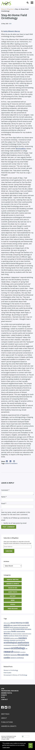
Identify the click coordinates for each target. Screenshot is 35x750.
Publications (7, 722)
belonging (16, 627)
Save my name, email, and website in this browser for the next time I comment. (15, 513)
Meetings (5, 714)
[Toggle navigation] (32, 2)
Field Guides (7, 673)
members (14, 463)
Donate (4, 695)
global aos (25, 635)
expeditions (11, 635)
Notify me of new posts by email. (15, 523)
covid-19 (7, 463)
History (13, 596)
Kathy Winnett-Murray (11, 31)
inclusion (7, 638)
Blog (3, 697)
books (13, 631)
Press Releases (13, 608)
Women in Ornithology (11, 670)
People (12, 604)
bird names (28, 629)
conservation (20, 631)
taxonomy (13, 655)
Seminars (17, 652)
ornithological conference (10, 645)
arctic (11, 627)
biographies (22, 627)
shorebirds (22, 652)
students (7, 655)
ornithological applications (16, 642)
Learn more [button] (6, 747)
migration (6, 640)
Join (2, 689)
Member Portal (6, 693)
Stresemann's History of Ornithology (15, 675)
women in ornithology (17, 658)
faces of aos (18, 635)
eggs (11, 633)
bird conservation (18, 629)
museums (13, 640)
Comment (5, 490)
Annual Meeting (13, 579)
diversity (7, 633)
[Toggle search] (27, 2)
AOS (10, 23)
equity (6, 635)
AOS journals (22, 625)
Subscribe (9, 551)
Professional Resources (9, 691)
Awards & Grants (12, 584)
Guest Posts (12, 592)
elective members (17, 633)
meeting (16, 638)
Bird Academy (21, 148)
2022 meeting (7, 622)
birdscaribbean (7, 631)
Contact (4, 699)
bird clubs (10, 629)
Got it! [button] (31, 745)
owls (26, 648)
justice (12, 638)
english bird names (26, 633)
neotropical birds (20, 640)
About (4, 718)
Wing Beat (10, 9)
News (12, 600)
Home (3, 9)
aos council (14, 625)
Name (4, 497)
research (9, 651)
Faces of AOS (12, 588)
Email (3, 503)
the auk (21, 654)
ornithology (18, 648)
